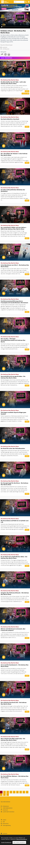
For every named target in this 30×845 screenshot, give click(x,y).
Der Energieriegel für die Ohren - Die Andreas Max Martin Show (14, 483)
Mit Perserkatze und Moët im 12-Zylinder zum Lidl (15, 521)
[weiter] (4, 794)
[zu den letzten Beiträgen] (7, 794)
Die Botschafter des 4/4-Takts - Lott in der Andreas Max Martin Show (13, 82)
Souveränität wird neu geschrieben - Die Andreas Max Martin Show (13, 377)
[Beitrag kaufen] (8, 54)
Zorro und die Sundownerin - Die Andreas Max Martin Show (14, 665)
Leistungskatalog (7, 825)
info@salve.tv (6, 806)
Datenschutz (5, 823)
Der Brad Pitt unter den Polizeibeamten (13, 448)
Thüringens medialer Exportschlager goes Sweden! (13, 413)
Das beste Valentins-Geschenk (10, 119)
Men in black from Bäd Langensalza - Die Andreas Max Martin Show (13, 739)
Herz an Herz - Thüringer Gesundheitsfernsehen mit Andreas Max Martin (13, 340)
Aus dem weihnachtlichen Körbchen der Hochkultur (13, 190)
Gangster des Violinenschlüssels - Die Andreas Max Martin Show (15, 593)
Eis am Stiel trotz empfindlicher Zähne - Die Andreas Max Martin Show (14, 557)
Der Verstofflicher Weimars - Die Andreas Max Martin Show (14, 777)
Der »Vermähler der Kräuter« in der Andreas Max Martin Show (14, 154)
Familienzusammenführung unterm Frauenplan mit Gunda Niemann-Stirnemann (14, 301)
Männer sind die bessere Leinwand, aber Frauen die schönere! (13, 629)
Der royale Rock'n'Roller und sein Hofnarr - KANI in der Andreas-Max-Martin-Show (14, 228)
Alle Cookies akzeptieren (19, 842)
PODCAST (24, 93)
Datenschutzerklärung (21, 839)
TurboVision (11, 811)
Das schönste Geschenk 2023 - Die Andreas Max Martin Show (14, 703)
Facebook (5, 833)
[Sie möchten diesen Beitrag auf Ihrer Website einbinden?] (5, 54)
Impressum (5, 810)
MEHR (27, 91)
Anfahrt (4, 820)
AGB (4, 821)
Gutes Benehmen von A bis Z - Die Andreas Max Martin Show (15, 265)
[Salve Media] (15, 7)
